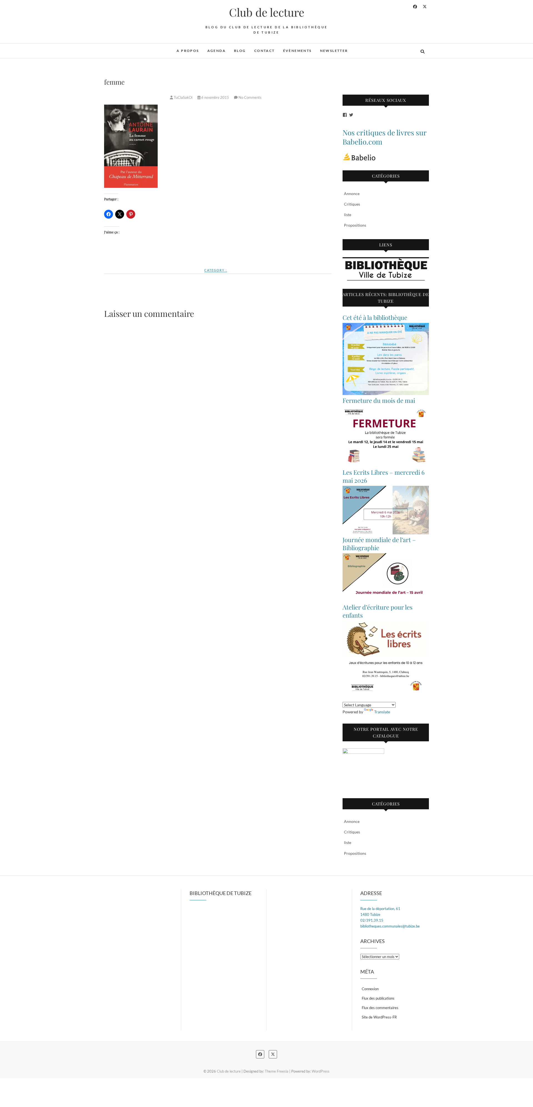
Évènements (297, 51)
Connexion (370, 989)
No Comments (250, 97)
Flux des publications (378, 998)
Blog (240, 51)
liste (347, 214)
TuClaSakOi (183, 97)
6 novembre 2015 (215, 97)
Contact (264, 51)
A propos (188, 51)
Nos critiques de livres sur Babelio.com (384, 137)
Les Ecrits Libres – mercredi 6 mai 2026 (383, 476)
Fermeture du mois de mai (379, 400)
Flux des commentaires (380, 1007)
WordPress (321, 1071)
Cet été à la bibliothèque (375, 317)
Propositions (355, 225)
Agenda (216, 51)
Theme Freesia (276, 1071)
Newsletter (334, 51)
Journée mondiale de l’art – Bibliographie (379, 543)
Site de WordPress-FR (379, 1017)
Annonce (351, 193)
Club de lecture (266, 12)
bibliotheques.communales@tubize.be (390, 926)
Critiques (352, 204)
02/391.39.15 (371, 920)
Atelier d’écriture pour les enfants (378, 611)
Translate (382, 711)
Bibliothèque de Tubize (221, 893)
